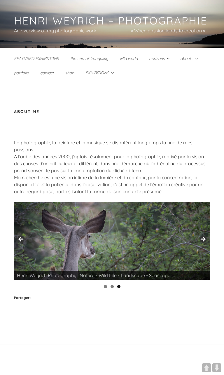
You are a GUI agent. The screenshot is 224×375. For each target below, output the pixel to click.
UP (206, 367)
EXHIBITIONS (97, 72)
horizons (157, 58)
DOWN (216, 367)
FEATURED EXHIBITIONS (36, 58)
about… (186, 58)
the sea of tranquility (89, 58)
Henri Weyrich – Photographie (110, 20)
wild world (129, 58)
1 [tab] (105, 286)
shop (69, 72)
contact (47, 72)
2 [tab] (112, 286)
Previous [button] (21, 239)
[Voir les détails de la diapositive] (112, 241)
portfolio (21, 72)
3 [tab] (118, 286)
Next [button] (202, 239)
